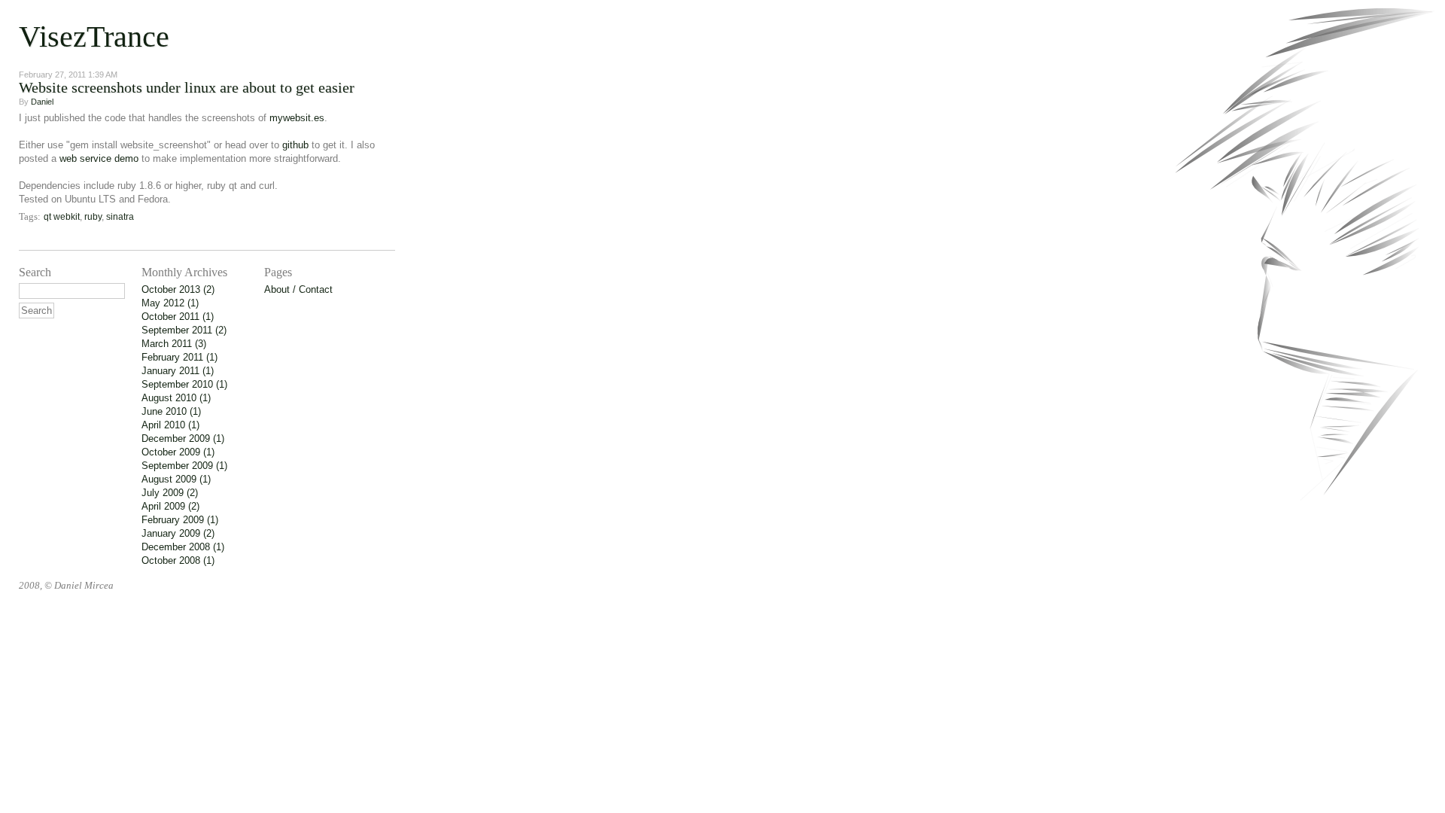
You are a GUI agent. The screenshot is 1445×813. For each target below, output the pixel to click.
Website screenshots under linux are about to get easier (186, 88)
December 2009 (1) (182, 438)
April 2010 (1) (170, 425)
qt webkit (62, 217)
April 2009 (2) (170, 506)
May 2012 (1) (170, 303)
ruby (93, 217)
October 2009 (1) (177, 452)
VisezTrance (94, 36)
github (295, 145)
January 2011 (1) (177, 370)
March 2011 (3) (173, 343)
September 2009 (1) (184, 465)
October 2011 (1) (177, 316)
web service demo (98, 158)
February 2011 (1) (179, 357)
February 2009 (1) (179, 519)
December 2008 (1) (182, 547)
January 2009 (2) (177, 533)
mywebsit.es (296, 117)
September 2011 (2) (184, 330)
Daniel (42, 101)
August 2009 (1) (176, 479)
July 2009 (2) (169, 492)
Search (35, 272)
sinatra (120, 217)
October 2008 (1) (177, 560)
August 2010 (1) (176, 397)
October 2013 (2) (177, 289)
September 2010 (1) (184, 384)
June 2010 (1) (171, 411)
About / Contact (298, 289)
